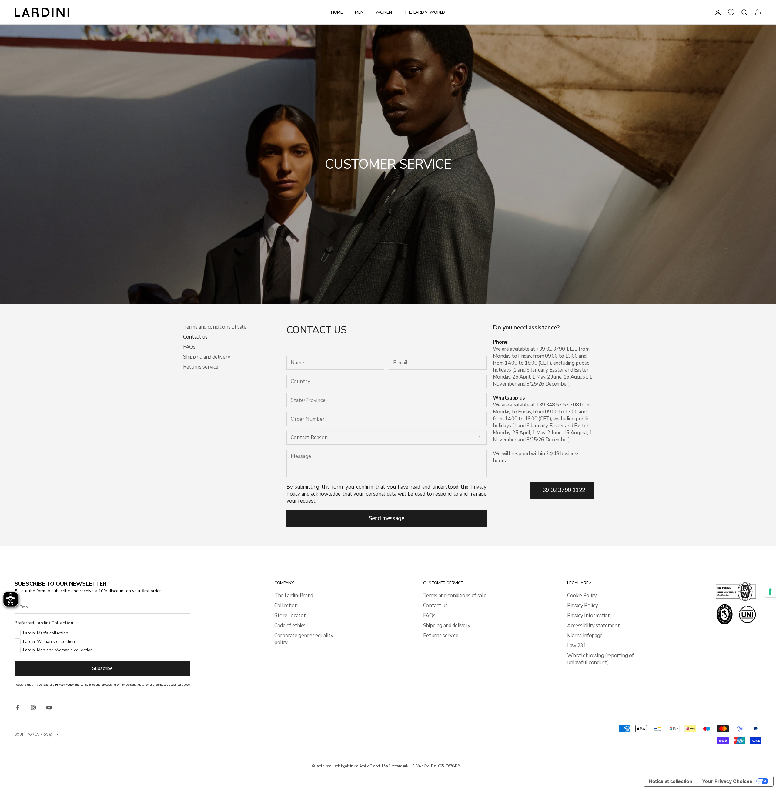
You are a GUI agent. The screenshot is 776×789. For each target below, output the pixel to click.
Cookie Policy (582, 595)
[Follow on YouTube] (49, 707)
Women (384, 12)
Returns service (200, 366)
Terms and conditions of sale (214, 326)
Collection (286, 605)
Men (359, 12)
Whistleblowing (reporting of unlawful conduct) (600, 659)
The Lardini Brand (293, 595)
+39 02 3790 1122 (562, 490)
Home (337, 12)
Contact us (435, 605)
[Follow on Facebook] (18, 707)
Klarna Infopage (585, 635)
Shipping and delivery (206, 356)
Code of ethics (290, 625)
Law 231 (576, 645)
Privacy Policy (582, 605)
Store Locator (290, 615)
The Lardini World (424, 12)
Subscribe (102, 668)
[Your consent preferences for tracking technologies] (770, 591)
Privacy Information (589, 615)
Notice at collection (670, 781)
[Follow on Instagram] (33, 707)
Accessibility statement (593, 625)
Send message (386, 518)
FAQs (189, 346)
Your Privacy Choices (727, 781)
